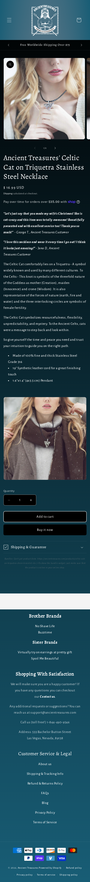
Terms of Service (45, 822)
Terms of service (46, 874)
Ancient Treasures (28, 868)
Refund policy (74, 868)
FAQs (45, 793)
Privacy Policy (45, 812)
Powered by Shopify (50, 868)
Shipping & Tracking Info (45, 774)
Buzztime (45, 632)
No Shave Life (45, 626)
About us (45, 764)
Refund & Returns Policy (45, 783)
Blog (45, 803)
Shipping (8, 193)
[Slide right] (55, 148)
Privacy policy (25, 874)
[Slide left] (35, 148)
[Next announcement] (81, 45)
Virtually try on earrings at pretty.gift (45, 652)
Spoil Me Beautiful (45, 658)
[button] (9, 20)
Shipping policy (69, 874)
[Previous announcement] (8, 45)
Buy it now (45, 530)
